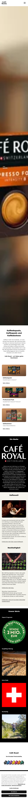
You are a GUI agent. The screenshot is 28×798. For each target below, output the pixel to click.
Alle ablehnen (14, 791)
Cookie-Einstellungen (14, 788)
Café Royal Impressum (16, 785)
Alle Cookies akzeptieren (14, 795)
